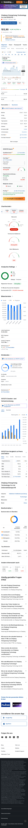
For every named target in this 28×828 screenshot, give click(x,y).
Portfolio (3, 751)
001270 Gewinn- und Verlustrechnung (8, 400)
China (25, 503)
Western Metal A (6, 567)
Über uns (17, 745)
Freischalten (18, 476)
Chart (10, 45)
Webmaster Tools (5, 754)
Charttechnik (6, 206)
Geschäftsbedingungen (6, 808)
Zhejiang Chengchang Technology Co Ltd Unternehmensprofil (9, 485)
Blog (2, 745)
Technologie (23, 496)
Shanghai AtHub (18, 567)
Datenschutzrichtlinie (5, 813)
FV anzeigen (22, 89)
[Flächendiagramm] (5, 52)
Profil (8, 48)
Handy (2, 748)
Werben (17, 748)
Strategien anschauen (10, 39)
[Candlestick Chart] (3, 52)
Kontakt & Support (19, 751)
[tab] (7, 211)
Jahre (2, 410)
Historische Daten (20, 48)
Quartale (8, 410)
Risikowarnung (4, 818)
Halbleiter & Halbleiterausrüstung (18, 493)
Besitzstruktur (6, 508)
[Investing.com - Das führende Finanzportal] (9, 2)
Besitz (12, 48)
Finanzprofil (17, 45)
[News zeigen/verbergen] (10, 52)
